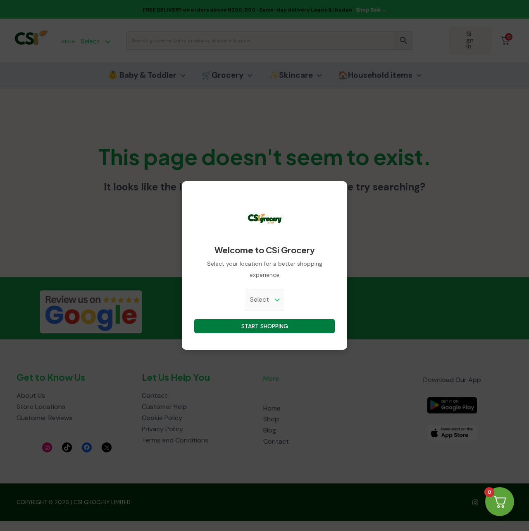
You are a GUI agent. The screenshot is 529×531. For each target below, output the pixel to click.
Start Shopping (264, 326)
